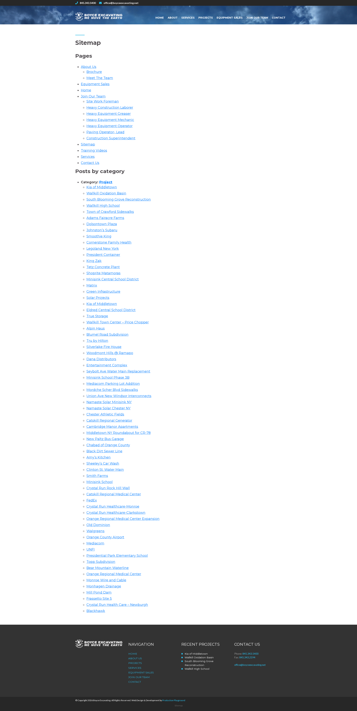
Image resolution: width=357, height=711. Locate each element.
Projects (205, 17)
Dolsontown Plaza (101, 224)
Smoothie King (98, 236)
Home (159, 17)
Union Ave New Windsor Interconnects (118, 396)
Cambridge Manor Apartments (112, 427)
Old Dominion (98, 525)
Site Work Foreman (102, 101)
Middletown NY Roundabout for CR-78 (118, 433)
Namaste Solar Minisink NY (109, 402)
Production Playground (173, 700)
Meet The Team (99, 78)
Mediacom (95, 543)
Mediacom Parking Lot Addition (113, 384)
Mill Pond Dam (99, 592)
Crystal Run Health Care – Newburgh (117, 605)
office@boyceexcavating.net (121, 2)
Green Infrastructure (103, 292)
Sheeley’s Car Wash (102, 463)
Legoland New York (102, 249)
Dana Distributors (101, 359)
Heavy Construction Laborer (109, 108)
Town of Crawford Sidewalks (110, 212)
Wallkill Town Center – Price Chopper (117, 322)
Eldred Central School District (111, 310)
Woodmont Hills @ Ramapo (109, 353)
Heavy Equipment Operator (109, 126)
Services (188, 17)
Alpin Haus (95, 328)
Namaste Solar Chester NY (108, 408)
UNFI (90, 549)
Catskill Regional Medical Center (113, 494)
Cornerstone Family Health (108, 242)
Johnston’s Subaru (101, 230)
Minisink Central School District (112, 279)
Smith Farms (97, 476)
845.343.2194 (247, 657)
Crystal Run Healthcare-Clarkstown (115, 513)
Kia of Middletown (101, 187)
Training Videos (94, 150)
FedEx (91, 500)
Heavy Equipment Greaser (108, 114)
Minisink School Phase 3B (107, 378)
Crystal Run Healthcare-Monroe (112, 506)
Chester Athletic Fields (105, 414)
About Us (88, 67)
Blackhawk (95, 611)
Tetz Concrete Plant (103, 267)
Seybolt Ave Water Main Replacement (118, 371)
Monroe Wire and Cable (106, 580)
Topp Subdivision (100, 562)
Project (105, 182)
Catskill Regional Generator (109, 420)
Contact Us (90, 163)
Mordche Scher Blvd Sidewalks (112, 390)
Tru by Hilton (97, 341)
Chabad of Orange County (108, 445)
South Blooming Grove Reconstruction (118, 199)
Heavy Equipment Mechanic (110, 120)
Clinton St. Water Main (105, 470)
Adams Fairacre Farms (105, 218)
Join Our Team (257, 17)
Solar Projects (97, 298)
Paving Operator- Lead (105, 132)
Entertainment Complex (106, 365)
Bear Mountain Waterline (107, 568)
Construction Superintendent (110, 138)
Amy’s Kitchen (98, 457)
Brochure (94, 72)
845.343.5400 (88, 2)
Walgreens (95, 531)
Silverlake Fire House (103, 347)
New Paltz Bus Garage (105, 439)
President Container (103, 255)
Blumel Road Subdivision (107, 335)
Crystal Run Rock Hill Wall (108, 488)
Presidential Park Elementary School (117, 556)
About (173, 17)
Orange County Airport (105, 537)
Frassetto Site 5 (99, 599)
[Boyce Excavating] (99, 16)
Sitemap (88, 144)
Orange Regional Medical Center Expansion (123, 519)
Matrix (91, 285)
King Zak (94, 261)
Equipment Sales (230, 17)
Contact (278, 17)
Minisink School (99, 482)
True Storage (97, 316)
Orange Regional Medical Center (113, 574)
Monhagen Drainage (103, 586)
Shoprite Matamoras (103, 273)
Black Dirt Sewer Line (104, 451)
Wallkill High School (103, 206)
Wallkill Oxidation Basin (106, 193)
